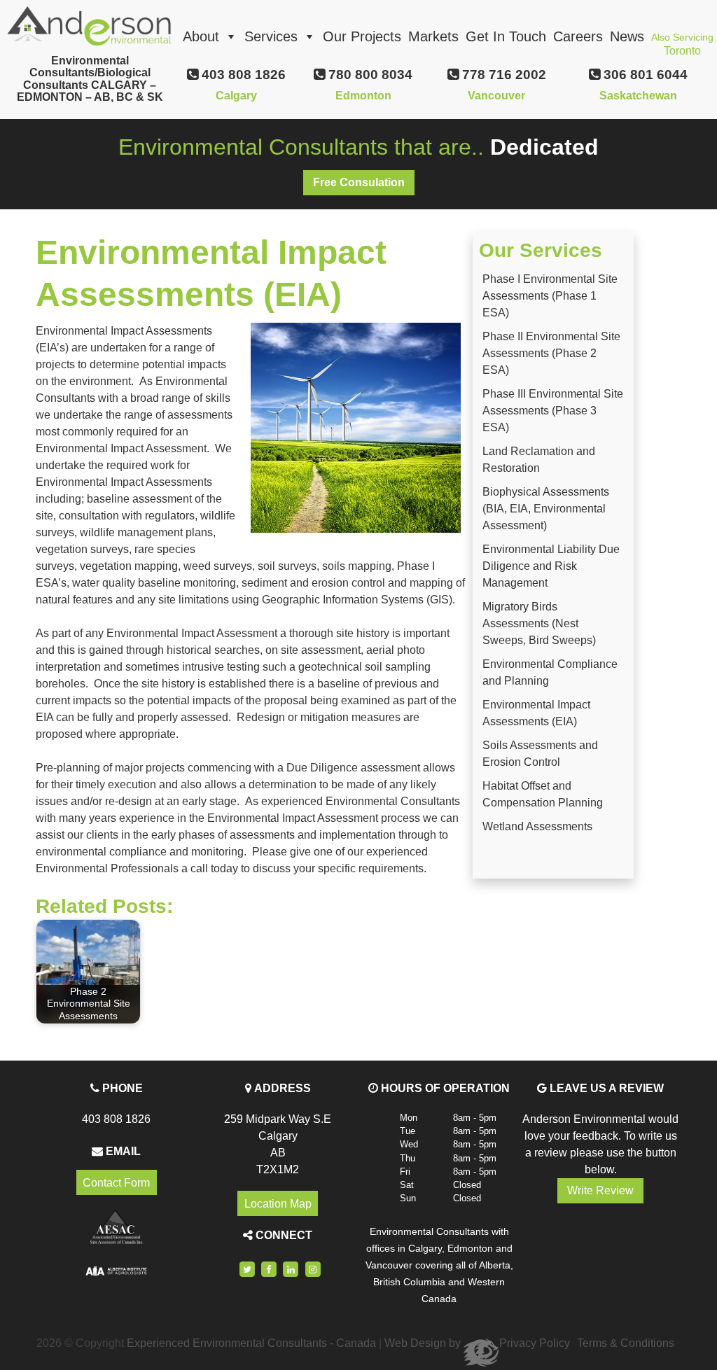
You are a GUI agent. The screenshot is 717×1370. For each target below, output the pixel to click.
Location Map (278, 1203)
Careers (578, 36)
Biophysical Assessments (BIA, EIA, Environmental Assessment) (545, 508)
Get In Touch (506, 36)
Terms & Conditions (625, 1343)
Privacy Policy (534, 1343)
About (201, 36)
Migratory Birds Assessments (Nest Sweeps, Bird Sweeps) (539, 623)
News (627, 36)
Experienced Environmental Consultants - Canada (251, 1343)
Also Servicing (682, 41)
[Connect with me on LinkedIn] (291, 1269)
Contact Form (116, 1183)
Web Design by (424, 1343)
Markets (433, 36)
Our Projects (362, 36)
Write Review (600, 1190)
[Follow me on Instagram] (313, 1269)
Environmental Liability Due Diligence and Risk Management (551, 566)
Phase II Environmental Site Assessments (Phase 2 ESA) (551, 353)
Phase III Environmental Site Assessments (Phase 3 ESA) (552, 410)
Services (271, 36)
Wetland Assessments (537, 826)
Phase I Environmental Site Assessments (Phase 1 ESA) (550, 296)
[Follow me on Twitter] (247, 1269)
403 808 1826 (116, 1119)
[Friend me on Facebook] (269, 1269)
